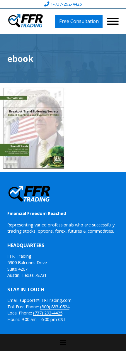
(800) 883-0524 (54, 306)
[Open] (113, 21)
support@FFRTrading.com (45, 300)
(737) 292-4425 (47, 313)
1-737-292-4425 (66, 4)
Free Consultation (79, 21)
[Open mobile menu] (63, 342)
